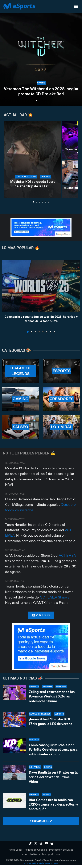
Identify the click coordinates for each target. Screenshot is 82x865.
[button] (5, 53)
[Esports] (61, 371)
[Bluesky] (51, 843)
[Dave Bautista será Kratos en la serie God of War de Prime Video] (14, 772)
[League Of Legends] (20, 371)
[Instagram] (41, 843)
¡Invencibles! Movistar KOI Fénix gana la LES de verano (50, 721)
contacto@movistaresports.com (41, 854)
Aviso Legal (15, 849)
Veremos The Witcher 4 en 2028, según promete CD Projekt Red (41, 91)
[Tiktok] (30, 843)
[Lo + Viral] (61, 427)
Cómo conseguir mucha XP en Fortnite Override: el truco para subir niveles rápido (53, 750)
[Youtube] (46, 843)
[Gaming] (20, 399)
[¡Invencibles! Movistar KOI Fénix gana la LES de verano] (14, 719)
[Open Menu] (76, 6)
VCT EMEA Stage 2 (55, 597)
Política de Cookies (35, 849)
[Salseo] (20, 427)
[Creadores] (61, 399)
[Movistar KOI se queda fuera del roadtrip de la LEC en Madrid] (32, 159)
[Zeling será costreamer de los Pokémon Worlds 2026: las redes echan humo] (14, 692)
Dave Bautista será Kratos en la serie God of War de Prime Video (53, 777)
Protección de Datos (61, 849)
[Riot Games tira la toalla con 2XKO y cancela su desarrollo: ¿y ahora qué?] (14, 800)
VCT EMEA (67, 555)
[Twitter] (35, 843)
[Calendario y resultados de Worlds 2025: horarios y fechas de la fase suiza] (41, 286)
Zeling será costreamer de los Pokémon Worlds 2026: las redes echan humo (52, 696)
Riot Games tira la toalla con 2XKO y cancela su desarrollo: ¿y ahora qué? (53, 804)
